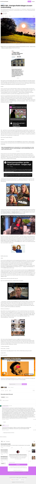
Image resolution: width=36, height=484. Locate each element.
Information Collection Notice (18, 467)
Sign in (33, 1)
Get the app (23, 479)
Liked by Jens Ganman (6, 406)
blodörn (27, 264)
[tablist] (5, 397)
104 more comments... (3, 436)
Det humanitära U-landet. (6, 444)
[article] (18, 445)
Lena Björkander (4, 405)
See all (3, 463)
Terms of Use (22, 466)
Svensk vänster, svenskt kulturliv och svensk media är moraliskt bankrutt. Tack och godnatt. (15, 445)
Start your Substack (15, 479)
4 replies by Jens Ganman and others (8, 432)
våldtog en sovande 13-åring (6, 47)
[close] (27, 451)
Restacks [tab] (7, 397)
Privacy (17, 477)
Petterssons (12, 99)
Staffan (3, 425)
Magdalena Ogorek (15, 212)
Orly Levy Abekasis (6, 212)
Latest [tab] (4, 441)
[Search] (34, 441)
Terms (20, 477)
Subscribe (29, 1)
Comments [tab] (3, 397)
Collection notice (24, 477)
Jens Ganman (8, 446)
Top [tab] (1, 441)
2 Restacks (12, 387)
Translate (3, 3)
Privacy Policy (25, 467)
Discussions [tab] (8, 441)
